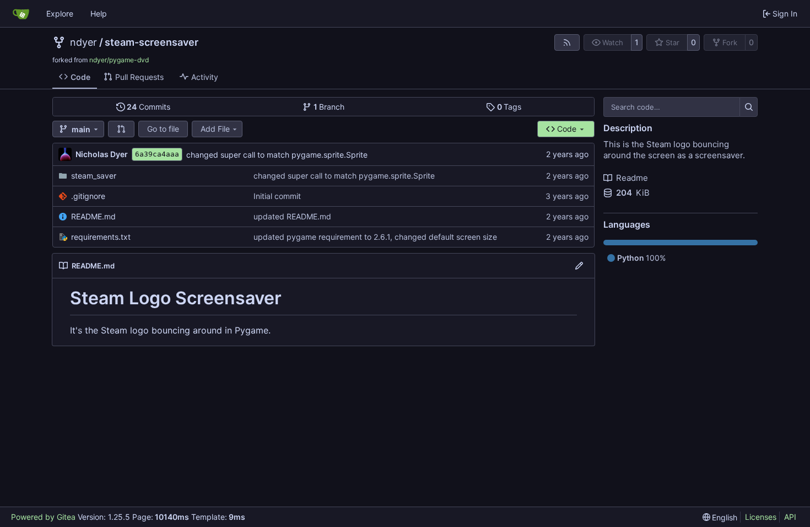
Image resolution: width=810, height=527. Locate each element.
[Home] (21, 14)
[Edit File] (579, 266)
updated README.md (292, 216)
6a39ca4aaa (157, 154)
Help (98, 13)
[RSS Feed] (567, 42)
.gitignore (88, 196)
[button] (121, 129)
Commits (148, 106)
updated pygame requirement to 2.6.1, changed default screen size (375, 236)
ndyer (83, 42)
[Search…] (748, 107)
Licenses (760, 516)
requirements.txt (101, 236)
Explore (59, 13)
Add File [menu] (215, 128)
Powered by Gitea (43, 516)
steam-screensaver (151, 42)
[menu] (720, 517)
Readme (632, 178)
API (790, 516)
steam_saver (93, 175)
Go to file (163, 128)
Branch (329, 106)
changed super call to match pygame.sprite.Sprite (277, 154)
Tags (509, 106)
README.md (93, 216)
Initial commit (277, 196)
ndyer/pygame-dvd (119, 60)
